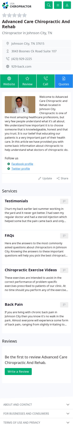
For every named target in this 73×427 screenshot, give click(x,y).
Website (9, 84)
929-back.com (21, 66)
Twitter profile (21, 169)
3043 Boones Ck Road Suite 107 (34, 51)
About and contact (17, 404)
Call (45, 84)
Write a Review (18, 371)
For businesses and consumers (26, 413)
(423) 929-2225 (21, 59)
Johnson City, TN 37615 (27, 43)
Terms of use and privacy (21, 422)
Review (27, 84)
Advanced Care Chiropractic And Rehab (36, 24)
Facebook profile (22, 164)
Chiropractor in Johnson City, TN (27, 33)
